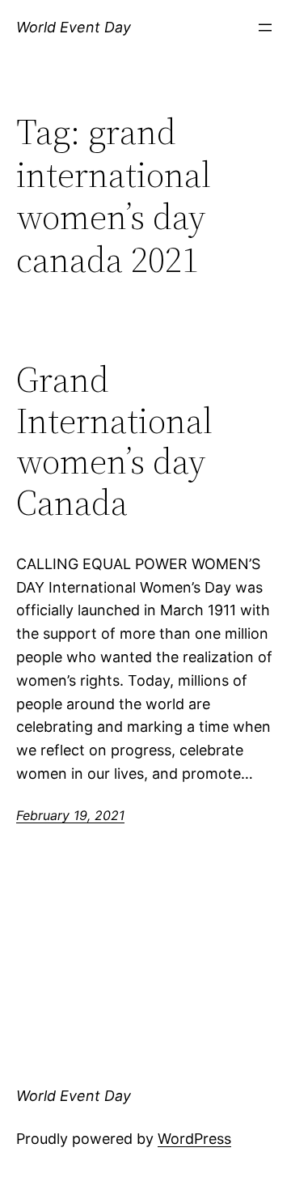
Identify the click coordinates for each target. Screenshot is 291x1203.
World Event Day (73, 27)
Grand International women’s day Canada (114, 441)
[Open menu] (265, 27)
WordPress (194, 1138)
